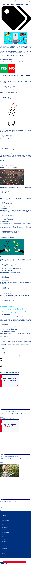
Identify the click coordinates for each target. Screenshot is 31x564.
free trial (14, 345)
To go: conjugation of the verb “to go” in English (9, 456)
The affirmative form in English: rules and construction (10, 411)
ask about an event (19, 316)
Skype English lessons (9, 85)
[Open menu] (1, 1)
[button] (1, 358)
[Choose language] (29, 1)
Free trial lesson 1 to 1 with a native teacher (14, 561)
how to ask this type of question (26, 260)
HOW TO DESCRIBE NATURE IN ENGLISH (8, 501)
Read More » (2, 417)
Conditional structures (5, 280)
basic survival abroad (4, 46)
